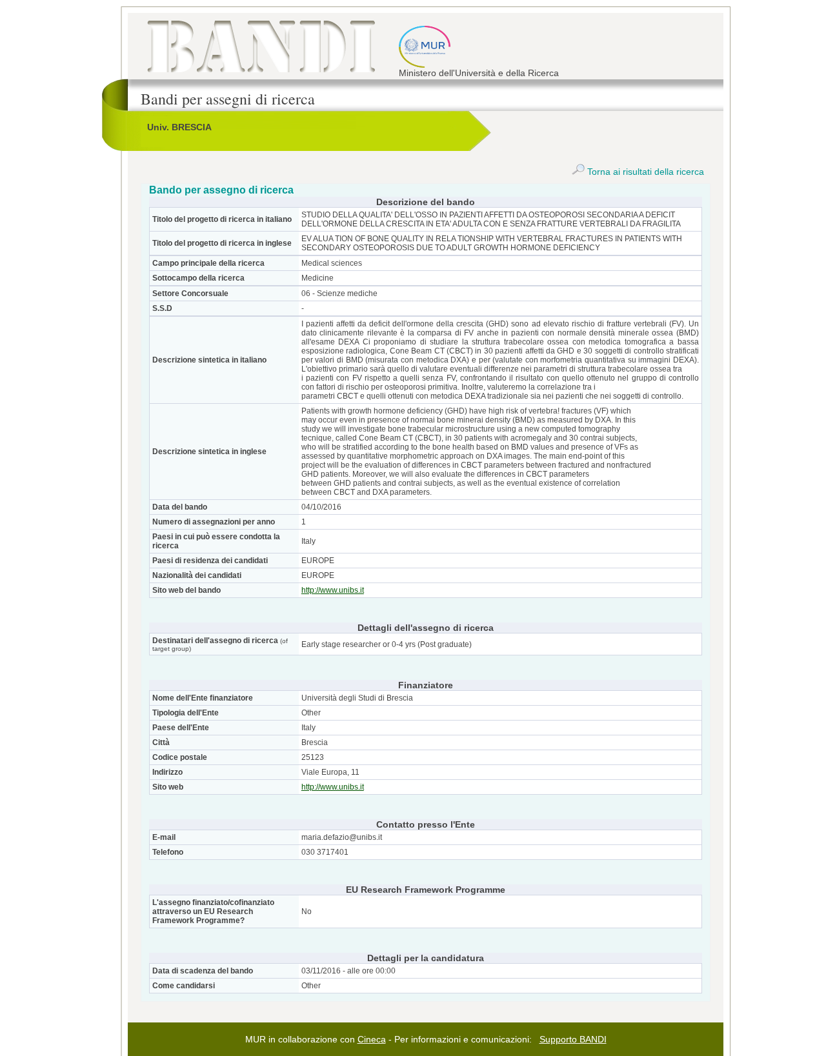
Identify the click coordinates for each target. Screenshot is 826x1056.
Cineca (372, 1039)
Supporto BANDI (573, 1039)
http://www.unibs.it (332, 590)
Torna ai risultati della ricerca (644, 171)
